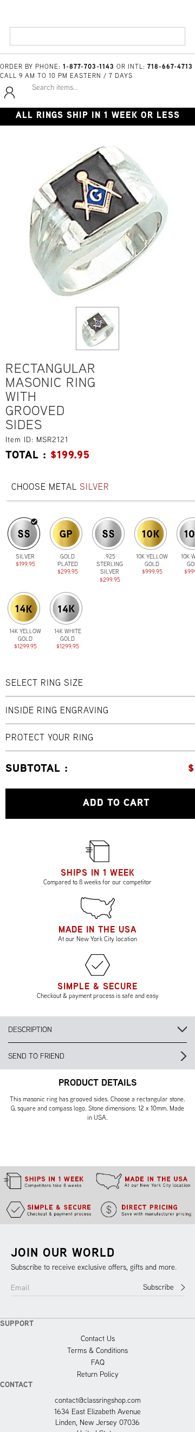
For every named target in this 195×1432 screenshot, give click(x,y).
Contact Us (98, 1338)
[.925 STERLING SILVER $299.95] (108, 533)
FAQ (98, 1362)
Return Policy (98, 1374)
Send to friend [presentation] (36, 1056)
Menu (22, 40)
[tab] (97, 1029)
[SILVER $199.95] (24, 533)
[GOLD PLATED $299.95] (66, 533)
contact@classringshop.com (98, 1400)
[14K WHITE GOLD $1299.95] (66, 608)
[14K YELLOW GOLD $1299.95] (24, 608)
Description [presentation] (30, 1029)
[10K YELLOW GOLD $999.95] (150, 533)
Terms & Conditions (97, 1350)
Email (20, 1287)
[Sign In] (9, 96)
